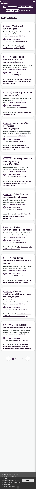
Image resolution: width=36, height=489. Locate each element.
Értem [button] (27, 480)
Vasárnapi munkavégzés (13, 27)
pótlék (5, 249)
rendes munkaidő (14, 249)
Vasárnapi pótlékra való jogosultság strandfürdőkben (17, 162)
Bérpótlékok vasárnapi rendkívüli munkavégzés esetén (13, 60)
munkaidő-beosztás (24, 112)
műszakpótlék (16, 347)
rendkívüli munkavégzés (22, 282)
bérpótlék (20, 79)
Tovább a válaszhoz (13, 39)
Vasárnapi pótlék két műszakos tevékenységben (16, 126)
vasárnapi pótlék (19, 48)
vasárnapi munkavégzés (22, 81)
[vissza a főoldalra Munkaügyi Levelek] (18, 3)
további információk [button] (9, 486)
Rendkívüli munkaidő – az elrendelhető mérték (17, 261)
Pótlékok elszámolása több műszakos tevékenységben (17, 294)
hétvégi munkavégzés (24, 247)
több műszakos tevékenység (18, 316)
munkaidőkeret (8, 216)
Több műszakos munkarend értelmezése (15, 195)
